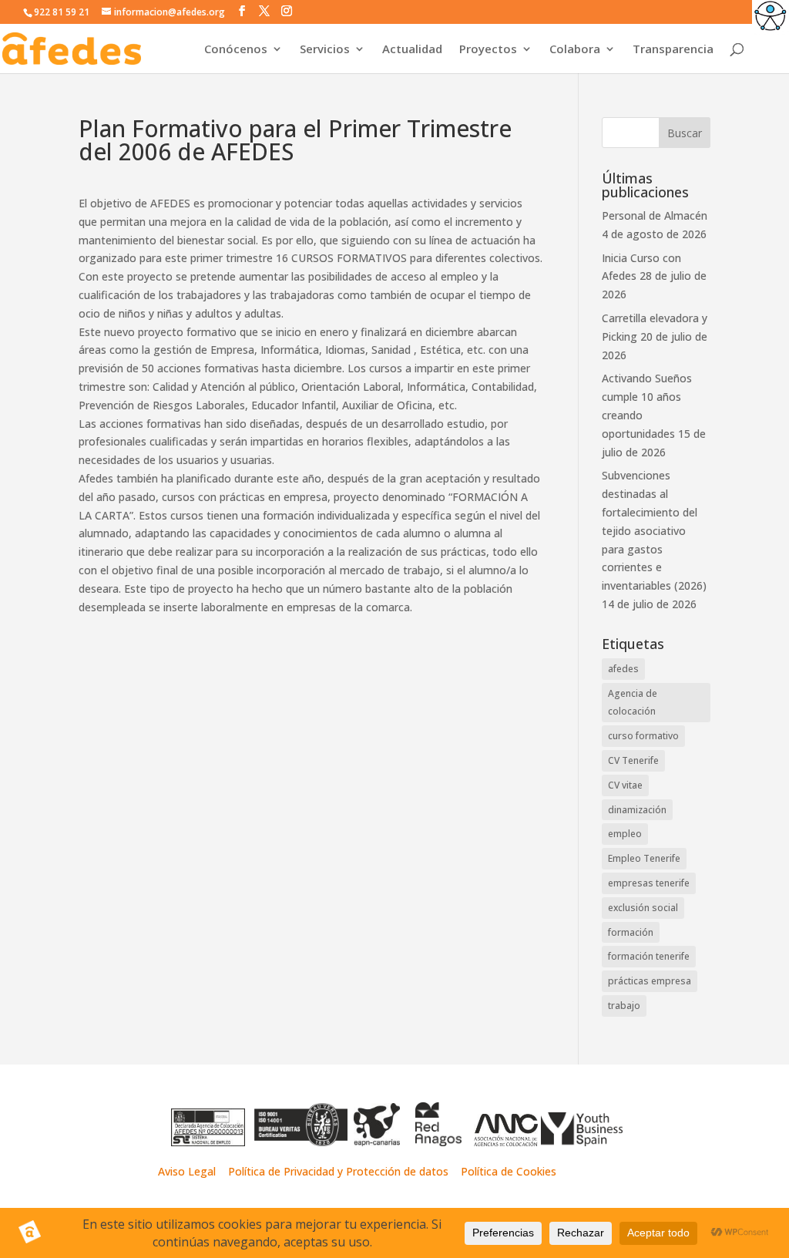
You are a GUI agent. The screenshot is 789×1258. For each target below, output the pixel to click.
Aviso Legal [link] (187, 1171)
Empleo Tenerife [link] (644, 858)
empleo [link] (625, 833)
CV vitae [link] (625, 785)
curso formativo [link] (643, 735)
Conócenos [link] (235, 49)
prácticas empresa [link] (649, 980)
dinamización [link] (637, 809)
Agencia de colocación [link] (632, 702)
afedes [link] (623, 668)
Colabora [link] (574, 49)
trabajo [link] (624, 1005)
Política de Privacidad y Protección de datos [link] (340, 1171)
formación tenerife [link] (649, 956)
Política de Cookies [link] (508, 1171)
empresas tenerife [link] (649, 883)
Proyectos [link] (488, 49)
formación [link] (630, 932)
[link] (770, 18)
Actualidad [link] (412, 49)
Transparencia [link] (673, 49)
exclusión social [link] (643, 907)
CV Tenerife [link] (633, 760)
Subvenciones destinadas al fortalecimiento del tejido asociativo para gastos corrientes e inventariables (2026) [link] (654, 530)
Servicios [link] (325, 49)
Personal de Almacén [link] (654, 215)
